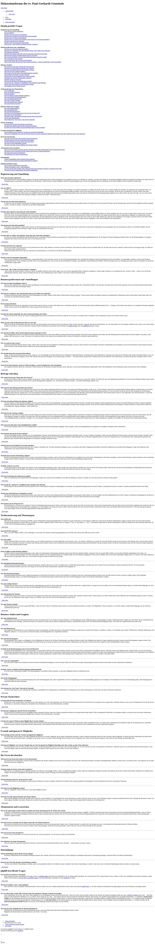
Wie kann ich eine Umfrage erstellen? (14, 71)
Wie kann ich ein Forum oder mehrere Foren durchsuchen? (21, 138)
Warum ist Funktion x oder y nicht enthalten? (17, 167)
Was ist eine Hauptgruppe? (11, 118)
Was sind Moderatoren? (11, 110)
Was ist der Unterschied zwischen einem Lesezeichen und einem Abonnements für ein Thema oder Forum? (34, 149)
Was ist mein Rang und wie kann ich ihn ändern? (18, 60)
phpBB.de (86, 326)
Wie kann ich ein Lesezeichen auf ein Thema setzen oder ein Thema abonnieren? (27, 151)
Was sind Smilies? (9, 94)
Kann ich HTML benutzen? (12, 92)
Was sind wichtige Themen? (12, 100)
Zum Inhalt (4, 8)
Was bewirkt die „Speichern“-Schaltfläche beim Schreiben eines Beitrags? (25, 83)
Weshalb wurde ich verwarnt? (12, 79)
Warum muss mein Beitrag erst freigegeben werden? (19, 84)
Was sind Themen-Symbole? (12, 103)
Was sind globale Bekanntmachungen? (15, 97)
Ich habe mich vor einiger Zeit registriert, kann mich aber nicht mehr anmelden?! (27, 39)
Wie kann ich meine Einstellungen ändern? (16, 49)
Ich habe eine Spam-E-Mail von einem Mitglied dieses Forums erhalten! (24, 127)
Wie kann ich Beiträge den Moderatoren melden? (18, 81)
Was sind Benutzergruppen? (12, 111)
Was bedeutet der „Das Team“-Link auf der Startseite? (19, 119)
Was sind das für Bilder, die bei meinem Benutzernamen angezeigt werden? (25, 57)
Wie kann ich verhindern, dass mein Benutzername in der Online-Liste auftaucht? (27, 50)
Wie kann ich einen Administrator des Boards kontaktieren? (21, 170)
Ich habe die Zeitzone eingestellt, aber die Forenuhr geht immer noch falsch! (25, 54)
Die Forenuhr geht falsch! (11, 52)
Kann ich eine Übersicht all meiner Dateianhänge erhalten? (21, 160)
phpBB (10, 929)
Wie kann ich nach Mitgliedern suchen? (15, 143)
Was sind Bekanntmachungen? (13, 99)
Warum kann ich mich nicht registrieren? (15, 34)
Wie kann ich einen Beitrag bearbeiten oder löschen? (19, 68)
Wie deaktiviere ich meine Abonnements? (16, 154)
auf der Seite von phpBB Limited (28, 878)
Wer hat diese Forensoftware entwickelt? (15, 165)
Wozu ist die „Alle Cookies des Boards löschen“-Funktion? (21, 44)
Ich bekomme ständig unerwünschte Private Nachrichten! (20, 126)
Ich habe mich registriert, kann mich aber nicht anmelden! (20, 36)
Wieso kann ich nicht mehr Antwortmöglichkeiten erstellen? (21, 73)
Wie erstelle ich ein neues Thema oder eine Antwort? (19, 66)
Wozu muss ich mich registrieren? (13, 31)
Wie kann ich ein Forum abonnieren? (14, 153)
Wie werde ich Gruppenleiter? (12, 114)
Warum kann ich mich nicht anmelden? (15, 38)
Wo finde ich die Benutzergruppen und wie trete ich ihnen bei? (22, 113)
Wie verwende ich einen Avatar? (13, 58)
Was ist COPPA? (9, 33)
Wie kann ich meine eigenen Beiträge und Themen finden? (20, 145)
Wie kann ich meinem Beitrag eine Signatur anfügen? (19, 70)
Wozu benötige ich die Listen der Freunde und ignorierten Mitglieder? (24, 132)
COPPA (97, 213)
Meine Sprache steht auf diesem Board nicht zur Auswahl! (20, 55)
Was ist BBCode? (9, 90)
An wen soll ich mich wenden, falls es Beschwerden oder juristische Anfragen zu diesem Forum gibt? (33, 168)
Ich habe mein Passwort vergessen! (14, 41)
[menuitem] (11, 14)
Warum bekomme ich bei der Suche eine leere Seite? (19, 141)
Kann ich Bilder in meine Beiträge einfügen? (17, 95)
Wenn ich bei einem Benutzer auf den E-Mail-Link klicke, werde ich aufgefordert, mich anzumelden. (32, 62)
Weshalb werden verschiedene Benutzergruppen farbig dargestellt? (23, 116)
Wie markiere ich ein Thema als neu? (14, 86)
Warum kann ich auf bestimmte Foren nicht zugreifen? (19, 76)
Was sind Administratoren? (11, 108)
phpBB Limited (73, 326)
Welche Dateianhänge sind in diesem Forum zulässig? (19, 159)
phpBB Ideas (85, 886)
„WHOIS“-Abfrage (132, 895)
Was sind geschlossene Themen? (13, 102)
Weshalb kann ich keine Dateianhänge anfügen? (17, 78)
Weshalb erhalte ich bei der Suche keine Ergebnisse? (19, 140)
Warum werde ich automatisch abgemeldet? (16, 42)
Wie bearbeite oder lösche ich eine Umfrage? (17, 74)
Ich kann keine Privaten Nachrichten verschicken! (18, 124)
